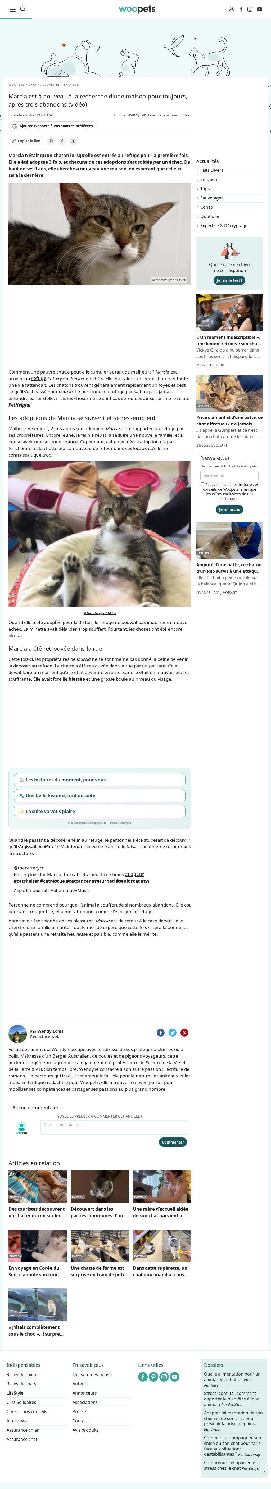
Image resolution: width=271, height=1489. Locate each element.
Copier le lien (29, 141)
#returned (103, 881)
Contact (80, 1421)
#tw (145, 881)
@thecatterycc (29, 868)
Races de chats (21, 1384)
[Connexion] (231, 9)
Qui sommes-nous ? (92, 1374)
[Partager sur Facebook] (61, 141)
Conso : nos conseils (27, 1411)
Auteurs (80, 1384)
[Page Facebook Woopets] (241, 9)
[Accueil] (137, 9)
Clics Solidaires (21, 1402)
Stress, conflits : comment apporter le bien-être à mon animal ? (232, 1399)
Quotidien (210, 216)
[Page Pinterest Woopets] (153, 1377)
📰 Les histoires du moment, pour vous (62, 780)
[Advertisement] (99, 977)
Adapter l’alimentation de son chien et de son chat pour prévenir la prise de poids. (233, 1421)
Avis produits (86, 1430)
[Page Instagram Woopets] (250, 9)
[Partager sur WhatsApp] (50, 141)
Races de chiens (22, 1374)
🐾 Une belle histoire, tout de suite (57, 796)
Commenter (173, 1142)
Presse (79, 1411)
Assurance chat (22, 1439)
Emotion (208, 179)
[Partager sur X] (73, 141)
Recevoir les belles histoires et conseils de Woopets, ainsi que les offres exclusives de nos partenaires (230, 491)
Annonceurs (85, 1393)
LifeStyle (15, 1393)
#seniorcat (128, 881)
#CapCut (134, 874)
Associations (85, 1402)
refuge (38, 378)
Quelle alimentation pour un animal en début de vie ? (232, 1379)
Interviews (17, 1421)
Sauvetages (211, 198)
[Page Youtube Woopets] (259, 9)
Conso (206, 207)
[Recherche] (22, 9)
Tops (205, 189)
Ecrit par (131, 115)
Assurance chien (23, 1430)
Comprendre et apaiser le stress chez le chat (231, 1465)
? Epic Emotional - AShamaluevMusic (51, 890)
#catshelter (26, 881)
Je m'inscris (229, 509)
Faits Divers (211, 170)
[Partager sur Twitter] (173, 1033)
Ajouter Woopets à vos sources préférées (56, 126)
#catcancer (78, 881)
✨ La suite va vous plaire (47, 811)
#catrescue (52, 881)
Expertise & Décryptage (223, 226)
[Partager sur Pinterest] (184, 1033)
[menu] (13, 9)
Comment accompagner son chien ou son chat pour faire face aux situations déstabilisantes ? (232, 1446)
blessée (77, 679)
